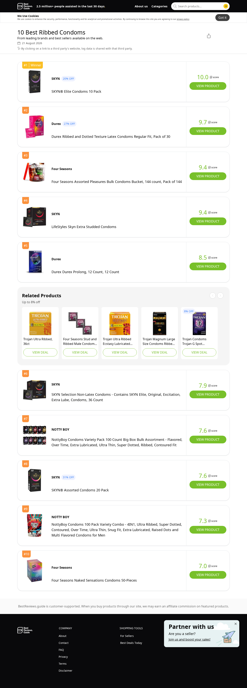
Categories (159, 6)
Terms (63, 663)
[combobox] (200, 6)
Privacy (63, 657)
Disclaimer (65, 670)
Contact (64, 643)
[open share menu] (208, 36)
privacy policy (183, 19)
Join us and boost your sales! (189, 639)
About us (141, 6)
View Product (207, 86)
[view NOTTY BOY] (34, 435)
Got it (222, 17)
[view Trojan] (40, 323)
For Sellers (127, 636)
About (62, 636)
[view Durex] (34, 126)
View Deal (40, 352)
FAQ (61, 650)
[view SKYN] (34, 81)
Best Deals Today (131, 643)
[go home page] (25, 6)
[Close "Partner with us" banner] (235, 623)
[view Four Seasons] (34, 172)
